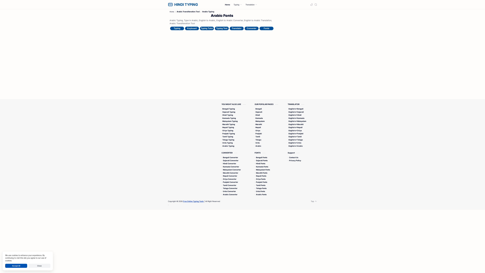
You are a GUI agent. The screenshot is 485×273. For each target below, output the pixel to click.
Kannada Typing (229, 118)
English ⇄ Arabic (296, 146)
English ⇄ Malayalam (297, 121)
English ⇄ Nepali (295, 127)
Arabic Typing (228, 146)
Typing (177, 28)
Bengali (259, 109)
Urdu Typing (227, 143)
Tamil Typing (227, 137)
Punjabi (259, 134)
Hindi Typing (227, 115)
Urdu (258, 143)
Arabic (258, 146)
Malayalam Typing (230, 121)
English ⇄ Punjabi (296, 134)
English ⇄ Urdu (295, 143)
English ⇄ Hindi (295, 115)
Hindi (258, 115)
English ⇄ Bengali (296, 109)
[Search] (316, 4)
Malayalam (260, 121)
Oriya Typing (227, 131)
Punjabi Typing (228, 134)
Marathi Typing (228, 124)
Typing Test (221, 28)
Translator (236, 28)
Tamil (258, 137)
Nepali (258, 127)
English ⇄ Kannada (296, 118)
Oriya (258, 131)
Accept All (16, 266)
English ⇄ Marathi (296, 124)
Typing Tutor (207, 28)
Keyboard (192, 28)
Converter (251, 28)
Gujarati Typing (228, 112)
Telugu (258, 140)
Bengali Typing (228, 109)
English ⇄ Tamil (295, 137)
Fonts (266, 28)
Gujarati (259, 112)
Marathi (259, 124)
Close (39, 266)
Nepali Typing (228, 127)
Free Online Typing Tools (193, 201)
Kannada (259, 118)
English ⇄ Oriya (295, 131)
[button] (311, 4)
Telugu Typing (228, 140)
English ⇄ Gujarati (296, 112)
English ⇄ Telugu (296, 140)
